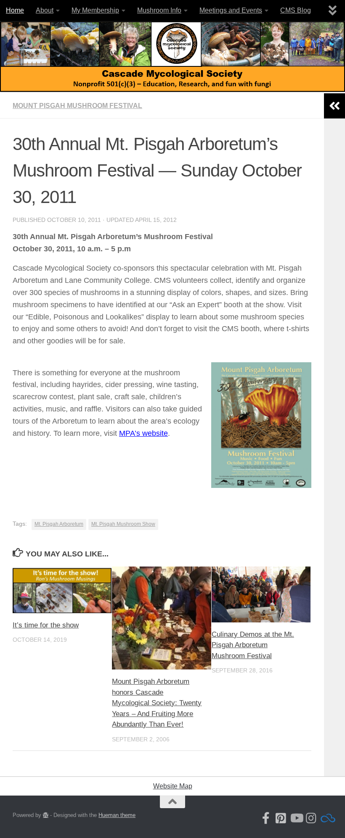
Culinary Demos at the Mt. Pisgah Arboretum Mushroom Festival (253, 645)
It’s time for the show (46, 625)
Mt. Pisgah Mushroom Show (123, 524)
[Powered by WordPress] (45, 815)
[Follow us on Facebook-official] (266, 818)
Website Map (172, 786)
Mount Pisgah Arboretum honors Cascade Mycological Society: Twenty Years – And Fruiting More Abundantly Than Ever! (157, 702)
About (44, 10)
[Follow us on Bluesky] (326, 818)
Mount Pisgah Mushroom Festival (77, 105)
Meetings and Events (230, 10)
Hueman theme (116, 815)
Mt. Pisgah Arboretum (58, 524)
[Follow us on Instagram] (311, 818)
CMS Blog (295, 10)
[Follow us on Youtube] (296, 818)
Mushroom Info (159, 10)
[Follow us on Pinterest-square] (281, 818)
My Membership (95, 10)
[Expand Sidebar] (334, 106)
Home (15, 10)
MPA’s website (143, 433)
